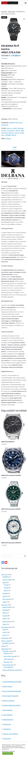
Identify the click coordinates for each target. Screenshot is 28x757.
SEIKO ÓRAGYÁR (7, 710)
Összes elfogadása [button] (7, 753)
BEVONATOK (7, 729)
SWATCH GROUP (7, 686)
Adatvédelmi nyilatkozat (8, 751)
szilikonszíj (4, 133)
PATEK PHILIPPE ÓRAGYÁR (10, 696)
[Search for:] (14, 556)
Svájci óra (9, 128)
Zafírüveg (20, 128)
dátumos (11, 133)
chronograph (11, 130)
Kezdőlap (4, 11)
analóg (22, 133)
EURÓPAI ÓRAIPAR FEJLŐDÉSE (11, 705)
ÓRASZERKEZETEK (8, 720)
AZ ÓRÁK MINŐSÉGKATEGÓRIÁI (12, 682)
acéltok (17, 130)
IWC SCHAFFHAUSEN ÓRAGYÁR (12, 691)
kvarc (3, 135)
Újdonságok (11, 11)
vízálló (15, 128)
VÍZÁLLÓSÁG (7, 739)
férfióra (14, 135)
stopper (3, 130)
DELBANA (12, 122)
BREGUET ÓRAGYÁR (8, 701)
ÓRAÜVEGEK (7, 724)
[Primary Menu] (25, 3)
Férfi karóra (18, 122)
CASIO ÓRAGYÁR (7, 715)
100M (22, 130)
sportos (17, 133)
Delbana (8, 138)
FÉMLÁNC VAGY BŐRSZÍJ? (10, 734)
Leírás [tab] (15, 147)
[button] (24, 18)
